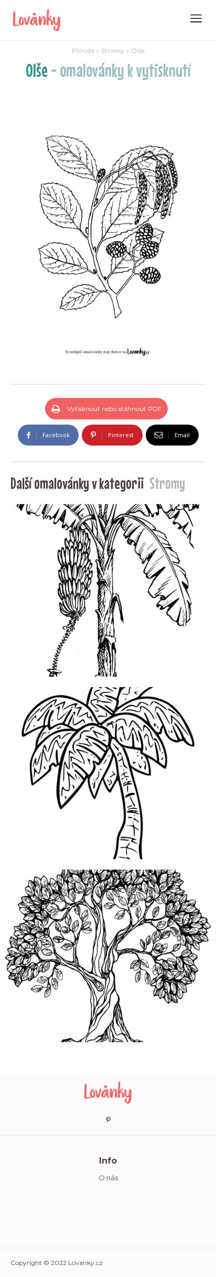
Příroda (83, 50)
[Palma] (108, 773)
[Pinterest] (108, 1120)
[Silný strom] (108, 956)
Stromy (112, 50)
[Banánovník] (108, 590)
